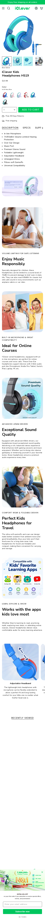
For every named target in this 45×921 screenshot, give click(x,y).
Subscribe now (22, 911)
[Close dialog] (42, 872)
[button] (7, 61)
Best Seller (6, 68)
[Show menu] (3, 8)
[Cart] (41, 8)
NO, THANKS (22, 917)
